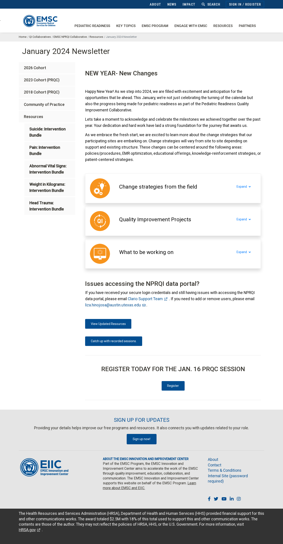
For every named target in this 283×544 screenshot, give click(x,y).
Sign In (235, 4)
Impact (189, 4)
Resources (223, 26)
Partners (247, 26)
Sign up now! (141, 439)
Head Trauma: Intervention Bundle (46, 206)
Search (213, 4)
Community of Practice (44, 104)
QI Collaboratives (40, 36)
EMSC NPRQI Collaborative (70, 36)
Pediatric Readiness (92, 26)
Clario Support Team (145, 299)
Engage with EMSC (190, 26)
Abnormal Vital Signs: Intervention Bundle (48, 169)
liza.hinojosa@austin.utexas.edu (113, 305)
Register (253, 4)
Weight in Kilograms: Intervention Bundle (47, 187)
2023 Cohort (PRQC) (41, 80)
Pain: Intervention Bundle (44, 150)
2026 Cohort (35, 68)
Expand (242, 186)
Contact (214, 465)
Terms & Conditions (224, 470)
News (171, 4)
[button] (158, 187)
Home (23, 36)
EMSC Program (155, 26)
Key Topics (126, 26)
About (155, 4)
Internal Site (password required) (228, 479)
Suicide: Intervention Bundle (47, 132)
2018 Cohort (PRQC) (41, 92)
